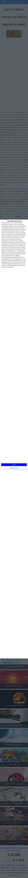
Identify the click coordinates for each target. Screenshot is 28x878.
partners (10, 222)
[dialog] (14, 439)
